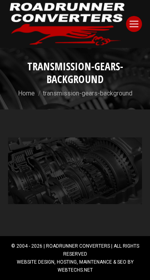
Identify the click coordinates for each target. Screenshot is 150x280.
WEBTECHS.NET (75, 270)
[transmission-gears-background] (75, 171)
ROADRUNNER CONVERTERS (78, 246)
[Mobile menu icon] (134, 24)
